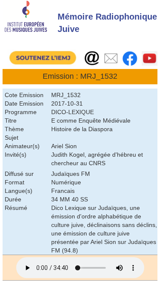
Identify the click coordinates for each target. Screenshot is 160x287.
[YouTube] (150, 58)
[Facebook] (129, 58)
